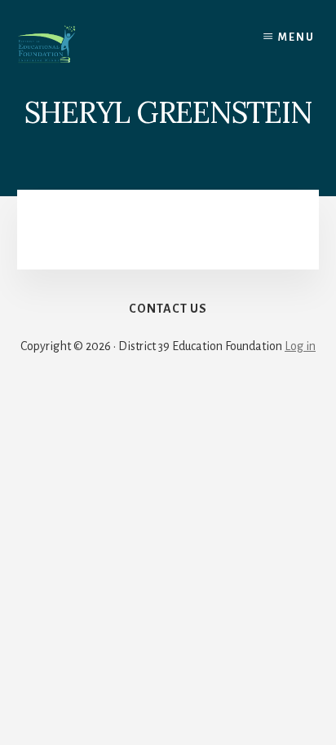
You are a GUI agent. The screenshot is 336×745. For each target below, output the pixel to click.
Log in (300, 346)
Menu (296, 37)
